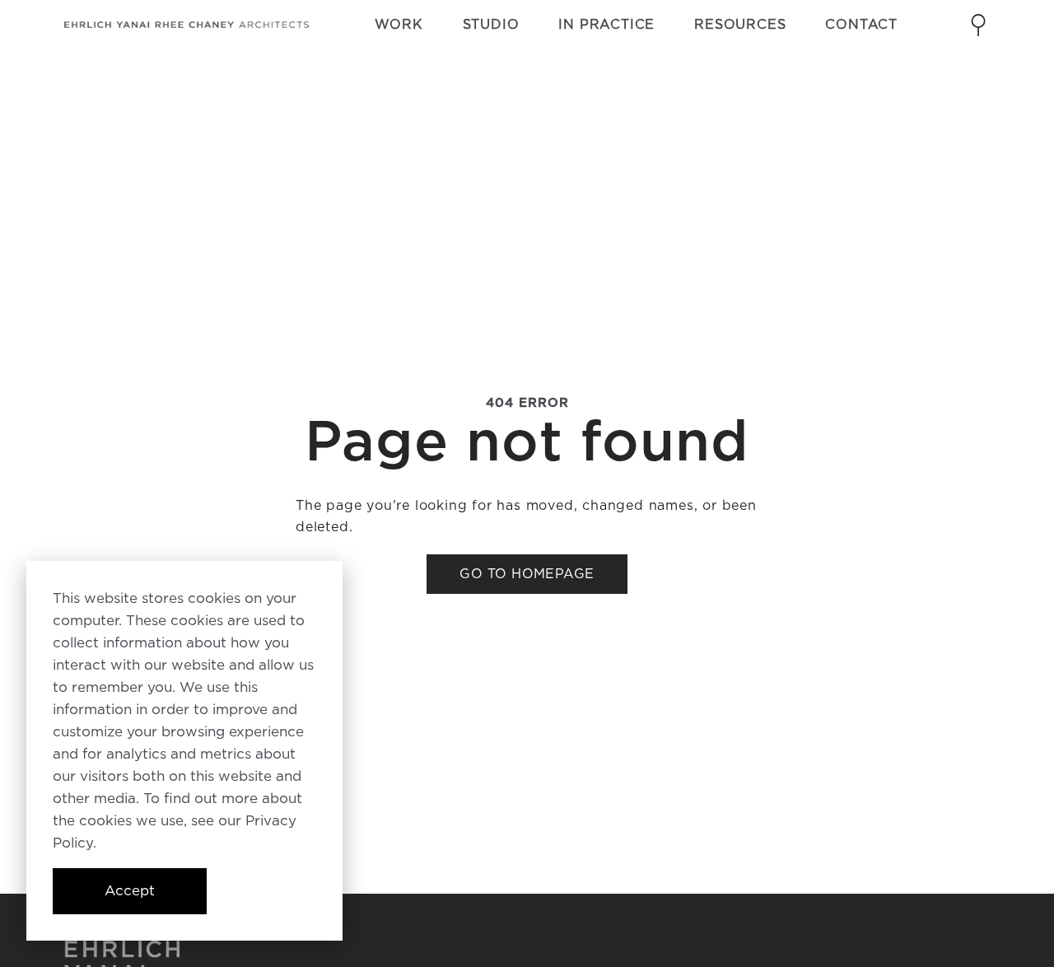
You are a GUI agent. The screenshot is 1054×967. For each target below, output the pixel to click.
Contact (861, 24)
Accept (130, 890)
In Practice (606, 24)
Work (398, 24)
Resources (740, 24)
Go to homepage (527, 574)
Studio (491, 24)
